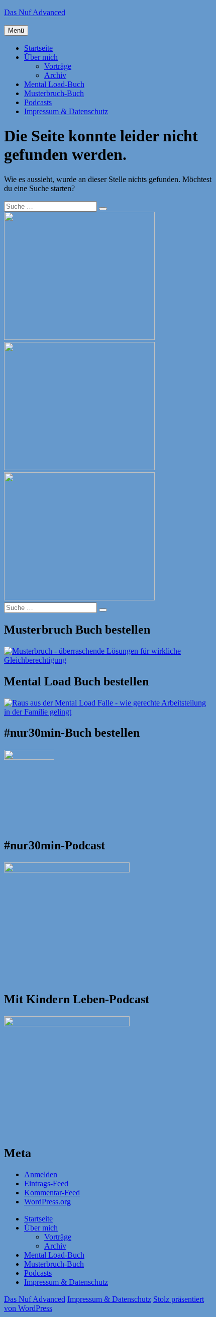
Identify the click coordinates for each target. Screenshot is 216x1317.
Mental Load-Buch (54, 84)
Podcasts (38, 102)
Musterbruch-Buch (54, 93)
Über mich (41, 57)
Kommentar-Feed (52, 1192)
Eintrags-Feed (46, 1183)
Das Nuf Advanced (34, 12)
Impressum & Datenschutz (66, 111)
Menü (16, 30)
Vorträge (57, 66)
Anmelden (40, 1174)
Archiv (55, 75)
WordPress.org (47, 1201)
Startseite (38, 48)
